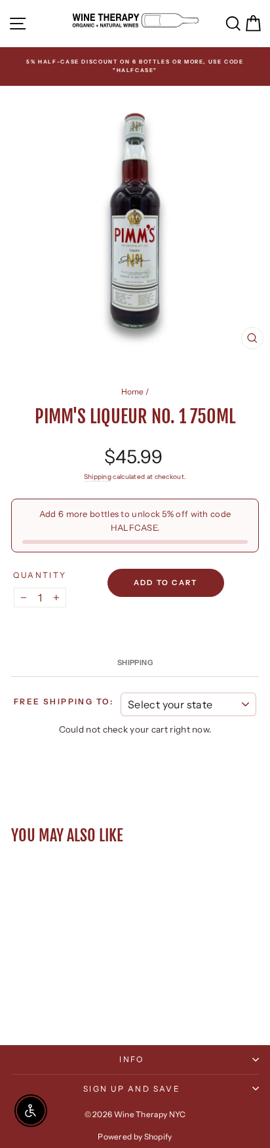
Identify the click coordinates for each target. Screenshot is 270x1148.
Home (132, 391)
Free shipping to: (64, 701)
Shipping (97, 476)
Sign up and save (131, 1089)
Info (131, 1059)
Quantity (39, 575)
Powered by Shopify (135, 1136)
